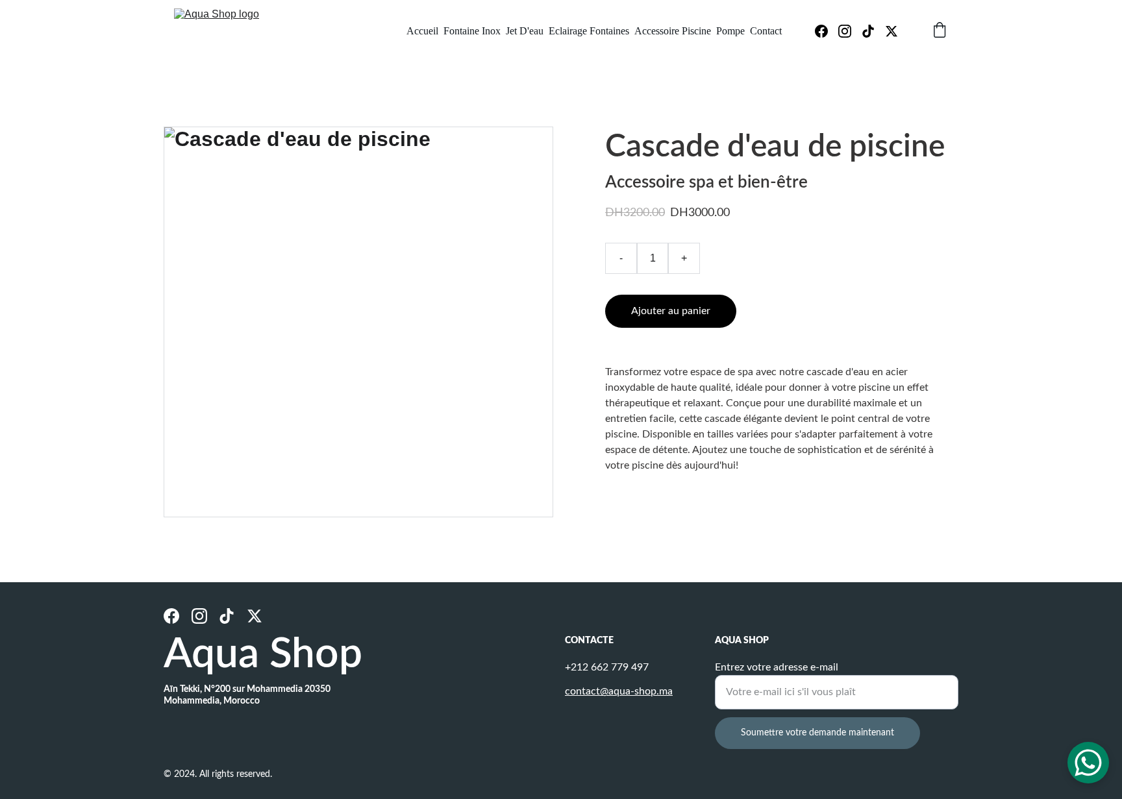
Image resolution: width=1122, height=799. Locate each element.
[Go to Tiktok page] (873, 31)
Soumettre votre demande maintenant (817, 732)
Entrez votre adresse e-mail (776, 667)
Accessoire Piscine (672, 30)
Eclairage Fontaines (589, 30)
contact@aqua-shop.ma (619, 691)
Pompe (730, 30)
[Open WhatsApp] (1088, 762)
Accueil (422, 30)
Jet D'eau (524, 30)
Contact (766, 30)
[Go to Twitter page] (891, 31)
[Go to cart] (939, 31)
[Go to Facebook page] (826, 31)
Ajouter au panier (670, 311)
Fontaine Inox (472, 30)
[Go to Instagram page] (850, 31)
